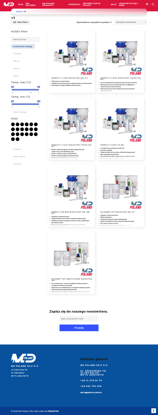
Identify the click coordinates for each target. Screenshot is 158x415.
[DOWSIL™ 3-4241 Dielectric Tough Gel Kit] (71, 120)
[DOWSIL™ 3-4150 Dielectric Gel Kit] (71, 53)
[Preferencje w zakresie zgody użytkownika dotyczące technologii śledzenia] (153, 410)
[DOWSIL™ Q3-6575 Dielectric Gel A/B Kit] (71, 187)
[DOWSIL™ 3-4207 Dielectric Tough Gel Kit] (120, 53)
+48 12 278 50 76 (91, 380)
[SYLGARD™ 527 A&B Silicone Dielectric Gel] (71, 254)
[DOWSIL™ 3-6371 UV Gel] (120, 120)
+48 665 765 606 (91, 386)
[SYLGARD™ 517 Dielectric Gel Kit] (120, 187)
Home (19, 11)
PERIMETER (53, 411)
